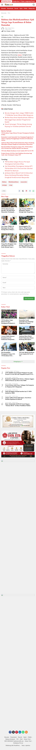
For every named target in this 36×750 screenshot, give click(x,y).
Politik (30, 737)
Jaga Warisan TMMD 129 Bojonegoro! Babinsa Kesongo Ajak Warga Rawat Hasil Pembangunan (26, 210)
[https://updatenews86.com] (8, 5)
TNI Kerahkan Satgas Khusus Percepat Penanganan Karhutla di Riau (17, 133)
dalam (20, 55)
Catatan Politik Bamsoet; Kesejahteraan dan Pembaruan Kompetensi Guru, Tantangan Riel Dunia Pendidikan (9, 338)
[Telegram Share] (30, 191)
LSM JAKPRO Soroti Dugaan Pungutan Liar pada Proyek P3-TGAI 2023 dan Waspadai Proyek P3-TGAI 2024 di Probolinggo (19, 373)
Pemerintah (13, 737)
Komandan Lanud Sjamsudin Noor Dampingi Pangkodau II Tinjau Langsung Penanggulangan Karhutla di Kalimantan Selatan (17, 138)
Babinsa (4, 182)
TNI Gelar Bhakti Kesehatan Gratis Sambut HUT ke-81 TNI (17, 150)
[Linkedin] (19, 732)
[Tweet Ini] (23, 191)
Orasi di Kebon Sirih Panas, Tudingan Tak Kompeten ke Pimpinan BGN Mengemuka (19, 386)
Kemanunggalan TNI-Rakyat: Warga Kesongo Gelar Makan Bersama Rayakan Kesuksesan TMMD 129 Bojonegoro (26, 228)
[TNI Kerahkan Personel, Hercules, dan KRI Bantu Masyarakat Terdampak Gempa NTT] (9, 202)
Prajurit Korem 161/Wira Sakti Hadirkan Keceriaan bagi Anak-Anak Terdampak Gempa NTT (16, 154)
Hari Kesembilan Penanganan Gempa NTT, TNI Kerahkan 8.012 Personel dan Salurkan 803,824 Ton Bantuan (17, 147)
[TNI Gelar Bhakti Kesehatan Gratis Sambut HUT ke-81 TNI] (27, 346)
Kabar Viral (27, 739)
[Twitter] (13, 732)
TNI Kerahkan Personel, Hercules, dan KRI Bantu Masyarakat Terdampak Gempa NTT (8, 210)
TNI (2, 17)
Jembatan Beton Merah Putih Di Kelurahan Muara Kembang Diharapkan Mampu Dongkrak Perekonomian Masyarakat (17, 143)
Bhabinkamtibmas (13, 182)
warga (10, 185)
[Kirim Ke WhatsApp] (33, 191)
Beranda (6, 737)
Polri (21, 739)
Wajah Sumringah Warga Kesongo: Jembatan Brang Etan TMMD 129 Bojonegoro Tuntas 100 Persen (26, 245)
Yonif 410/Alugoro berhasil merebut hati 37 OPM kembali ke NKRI (18, 392)
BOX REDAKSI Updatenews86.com (14, 741)
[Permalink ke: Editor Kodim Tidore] (2, 28)
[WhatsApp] (23, 732)
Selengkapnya (17, 361)
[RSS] (26, 732)
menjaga (4, 185)
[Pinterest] (16, 732)
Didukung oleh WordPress (13, 745)
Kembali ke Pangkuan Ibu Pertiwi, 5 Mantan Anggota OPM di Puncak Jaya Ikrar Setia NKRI (19, 379)
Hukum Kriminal (10, 739)
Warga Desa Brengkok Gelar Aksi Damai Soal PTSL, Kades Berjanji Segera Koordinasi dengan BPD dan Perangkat (9, 245)
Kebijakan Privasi (18, 743)
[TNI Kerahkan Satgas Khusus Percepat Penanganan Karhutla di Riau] (9, 314)
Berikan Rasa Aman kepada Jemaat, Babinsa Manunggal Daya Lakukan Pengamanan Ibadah (19, 120)
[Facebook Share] (19, 191)
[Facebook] (10, 732)
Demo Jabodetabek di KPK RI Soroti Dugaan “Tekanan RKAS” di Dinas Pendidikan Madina (17, 404)
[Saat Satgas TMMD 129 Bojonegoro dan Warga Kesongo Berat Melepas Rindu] (9, 220)
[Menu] (2, 4)
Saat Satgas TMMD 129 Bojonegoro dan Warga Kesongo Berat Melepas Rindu (7, 228)
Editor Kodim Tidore (9, 28)
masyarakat (24, 182)
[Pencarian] (34, 4)
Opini (24, 737)
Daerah (20, 737)
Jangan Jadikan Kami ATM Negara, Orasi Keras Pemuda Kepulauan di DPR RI (18, 398)
